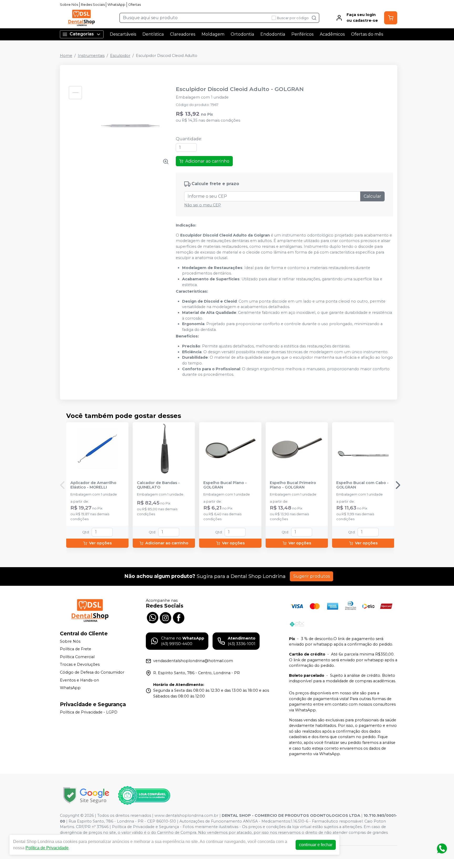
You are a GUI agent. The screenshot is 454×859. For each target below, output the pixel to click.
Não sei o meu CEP (202, 205)
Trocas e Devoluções (80, 664)
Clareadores (182, 34)
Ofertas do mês (367, 34)
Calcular (372, 196)
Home (66, 55)
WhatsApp (116, 5)
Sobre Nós (69, 5)
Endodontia (272, 34)
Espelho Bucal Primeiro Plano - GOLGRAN (293, 485)
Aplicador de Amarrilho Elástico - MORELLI (93, 485)
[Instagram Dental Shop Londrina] (165, 617)
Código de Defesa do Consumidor (92, 672)
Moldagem (213, 34)
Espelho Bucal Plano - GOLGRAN (225, 485)
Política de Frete (75, 649)
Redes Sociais (93, 5)
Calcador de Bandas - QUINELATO (158, 485)
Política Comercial (77, 656)
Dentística (153, 34)
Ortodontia (242, 34)
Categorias (82, 33)
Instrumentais (91, 55)
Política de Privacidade (47, 848)
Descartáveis (123, 34)
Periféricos (302, 34)
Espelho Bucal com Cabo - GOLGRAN (362, 485)
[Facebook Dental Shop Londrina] (178, 617)
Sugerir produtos (311, 576)
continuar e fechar (315, 844)
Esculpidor (120, 55)
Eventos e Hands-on (79, 680)
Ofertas (134, 5)
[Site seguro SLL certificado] (86, 795)
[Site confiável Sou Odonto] (144, 796)
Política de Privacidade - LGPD (88, 712)
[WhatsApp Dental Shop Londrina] (152, 617)
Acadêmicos (332, 34)
